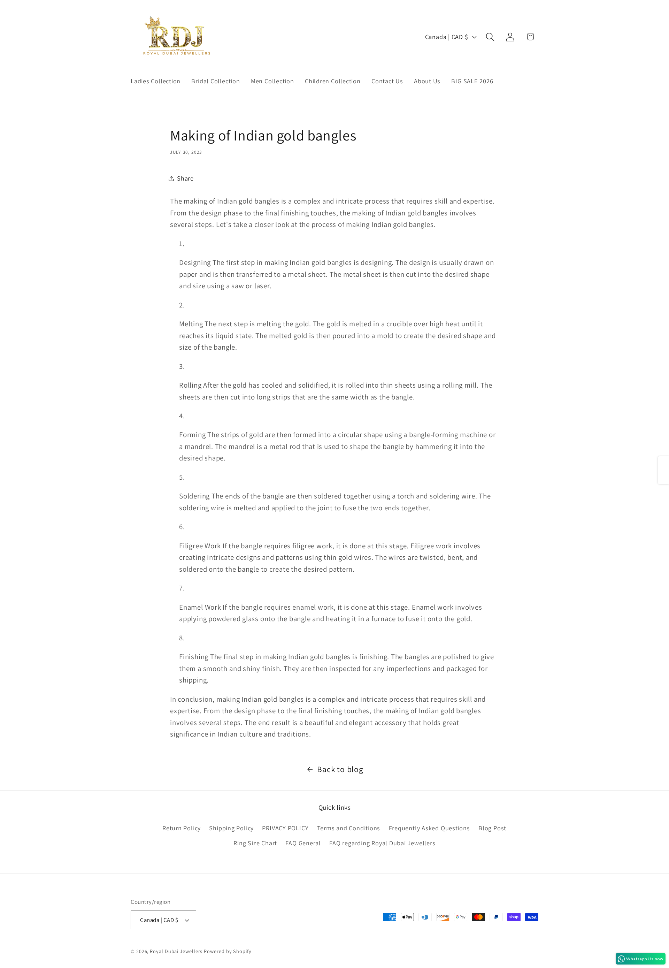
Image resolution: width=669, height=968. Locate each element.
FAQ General (303, 843)
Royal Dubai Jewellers (176, 951)
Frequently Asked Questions (429, 828)
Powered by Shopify (227, 951)
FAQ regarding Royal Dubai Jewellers (382, 843)
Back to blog (340, 769)
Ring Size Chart (255, 843)
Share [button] (185, 178)
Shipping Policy (231, 828)
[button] (490, 37)
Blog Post (492, 828)
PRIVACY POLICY (285, 828)
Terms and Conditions (348, 828)
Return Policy (181, 828)
